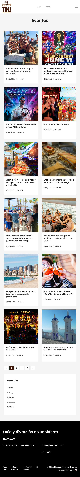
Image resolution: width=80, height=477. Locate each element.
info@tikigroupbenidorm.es (53, 445)
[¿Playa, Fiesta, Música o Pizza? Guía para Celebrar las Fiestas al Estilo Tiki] (21, 159)
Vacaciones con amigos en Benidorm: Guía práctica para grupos (58, 238)
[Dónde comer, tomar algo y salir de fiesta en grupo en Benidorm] (21, 48)
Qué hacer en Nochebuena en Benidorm (20, 348)
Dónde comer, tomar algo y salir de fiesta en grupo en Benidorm (19, 71)
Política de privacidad (14, 468)
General (20, 79)
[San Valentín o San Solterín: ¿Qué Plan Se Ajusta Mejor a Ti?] (59, 271)
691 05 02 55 (46, 452)
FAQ (37, 467)
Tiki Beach (11, 402)
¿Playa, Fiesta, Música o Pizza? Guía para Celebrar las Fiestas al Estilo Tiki (21, 182)
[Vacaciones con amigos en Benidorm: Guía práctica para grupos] (59, 215)
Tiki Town (10, 397)
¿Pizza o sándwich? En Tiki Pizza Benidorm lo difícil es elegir (59, 181)
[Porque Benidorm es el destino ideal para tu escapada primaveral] (21, 271)
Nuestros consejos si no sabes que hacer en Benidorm (58, 348)
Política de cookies (27, 468)
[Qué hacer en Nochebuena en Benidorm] (21, 326)
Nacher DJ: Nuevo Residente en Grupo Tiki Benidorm (21, 125)
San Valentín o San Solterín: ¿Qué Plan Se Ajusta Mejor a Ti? (58, 292)
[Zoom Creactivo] (76, 470)
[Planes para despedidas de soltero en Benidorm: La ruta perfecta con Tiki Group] (21, 215)
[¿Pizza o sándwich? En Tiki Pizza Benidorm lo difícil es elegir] (59, 159)
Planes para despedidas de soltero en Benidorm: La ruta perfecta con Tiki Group (19, 238)
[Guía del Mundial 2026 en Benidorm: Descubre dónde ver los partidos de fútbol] (59, 48)
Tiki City (10, 393)
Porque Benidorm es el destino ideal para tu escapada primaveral (20, 294)
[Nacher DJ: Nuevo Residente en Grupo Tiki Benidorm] (21, 104)
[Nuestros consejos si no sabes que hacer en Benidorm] (59, 326)
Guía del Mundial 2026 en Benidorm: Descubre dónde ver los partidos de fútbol (58, 71)
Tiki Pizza (57, 188)
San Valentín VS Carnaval (56, 124)
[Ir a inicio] (6, 6)
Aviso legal (5, 468)
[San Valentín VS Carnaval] (59, 104)
